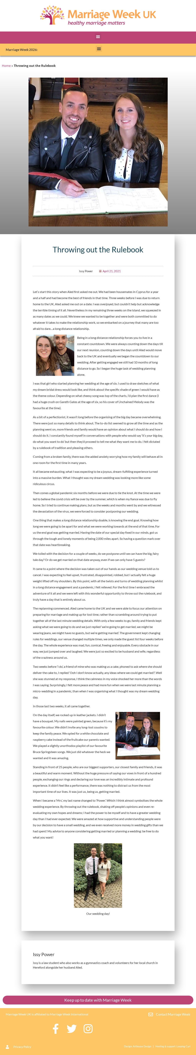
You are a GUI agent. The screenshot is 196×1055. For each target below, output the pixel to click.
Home (6, 66)
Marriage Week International (69, 1014)
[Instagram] (88, 1029)
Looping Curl (183, 1046)
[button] (98, 36)
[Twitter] (72, 1029)
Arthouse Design (142, 1046)
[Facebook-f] (55, 1029)
